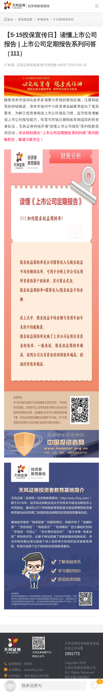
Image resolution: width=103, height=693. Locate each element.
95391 (28, 664)
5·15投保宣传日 (63, 19)
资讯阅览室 (25, 19)
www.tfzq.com (33, 670)
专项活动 (43, 19)
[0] (94, 685)
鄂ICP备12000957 (77, 677)
